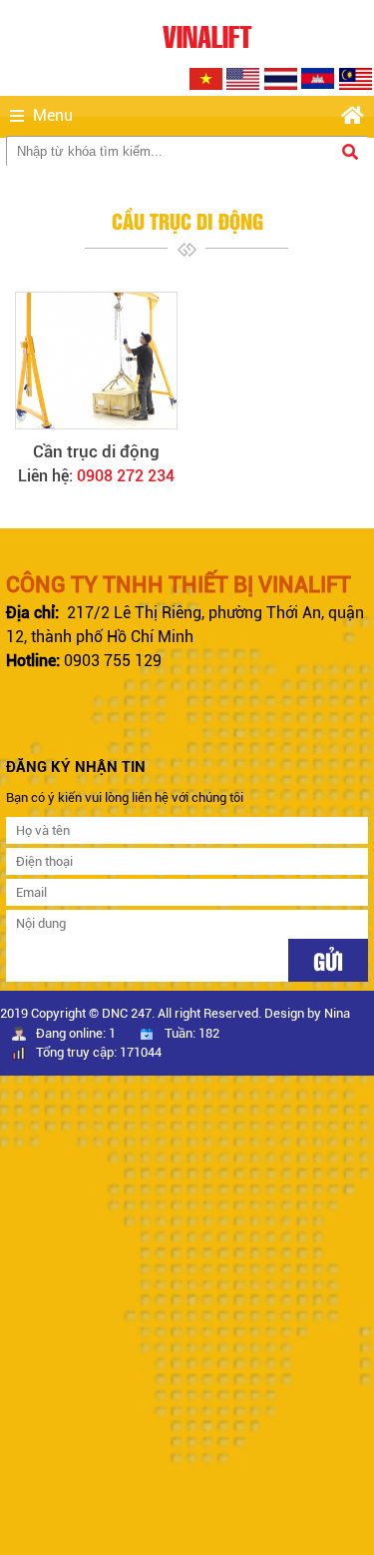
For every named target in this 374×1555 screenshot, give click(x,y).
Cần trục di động (96, 451)
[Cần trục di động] (97, 360)
